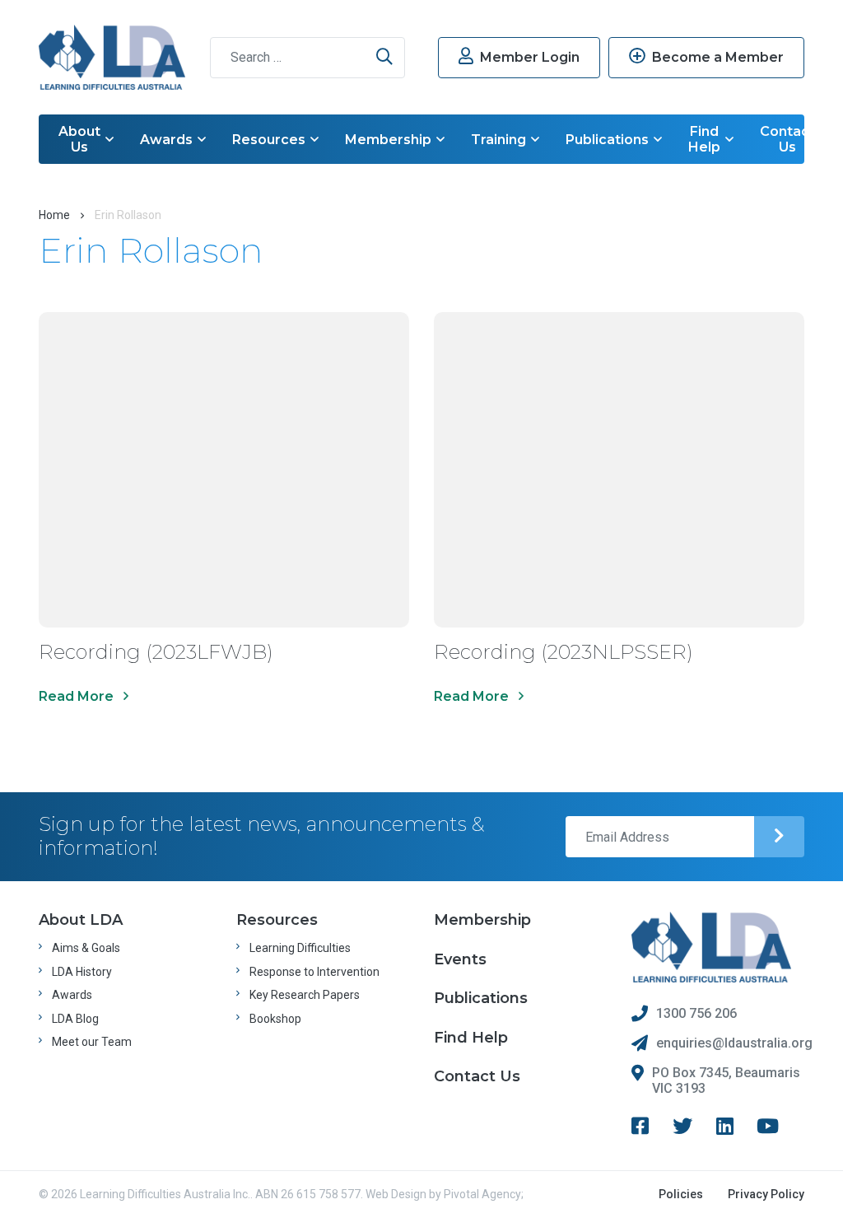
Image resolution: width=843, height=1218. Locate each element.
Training (498, 139)
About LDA (81, 920)
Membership (388, 139)
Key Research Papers (304, 994)
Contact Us (787, 139)
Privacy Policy (766, 1194)
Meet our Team (92, 1041)
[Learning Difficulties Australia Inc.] (112, 57)
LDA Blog (75, 1018)
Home (54, 215)
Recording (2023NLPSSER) (563, 652)
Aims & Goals (86, 947)
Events (460, 959)
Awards (166, 139)
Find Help (704, 139)
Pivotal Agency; (484, 1194)
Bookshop (275, 1018)
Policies (681, 1194)
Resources (268, 139)
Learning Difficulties (300, 947)
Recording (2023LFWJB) (156, 652)
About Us (79, 139)
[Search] (384, 57)
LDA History (82, 971)
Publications (607, 139)
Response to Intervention (314, 971)
